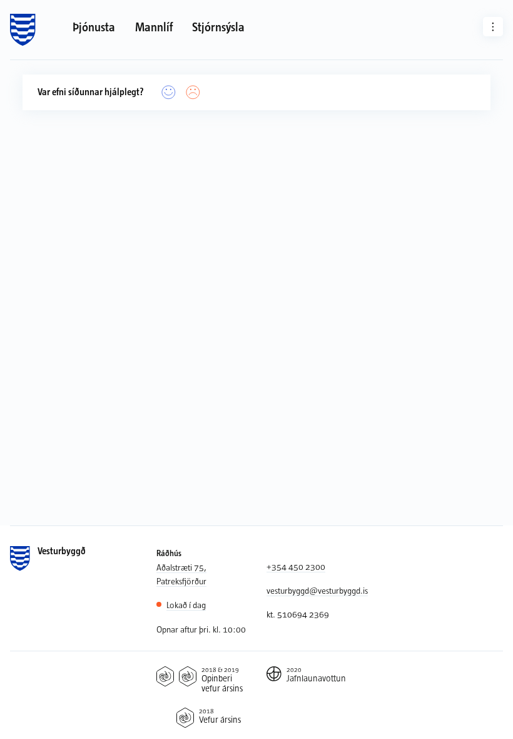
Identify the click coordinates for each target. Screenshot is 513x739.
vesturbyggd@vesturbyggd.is (317, 590)
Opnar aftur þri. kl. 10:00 (201, 629)
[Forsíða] (23, 30)
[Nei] (193, 92)
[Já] (168, 92)
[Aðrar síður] (493, 27)
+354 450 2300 (296, 566)
